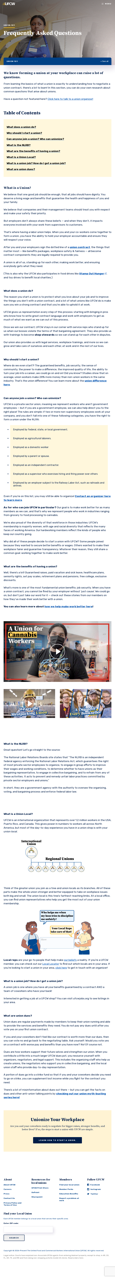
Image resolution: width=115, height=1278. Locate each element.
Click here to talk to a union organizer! (70, 98)
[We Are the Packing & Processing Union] (29, 703)
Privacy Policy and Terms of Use (12, 1204)
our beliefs (70, 959)
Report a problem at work (69, 1199)
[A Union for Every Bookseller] (85, 703)
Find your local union (69, 1185)
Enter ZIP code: (11, 1223)
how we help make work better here (68, 606)
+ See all (104, 61)
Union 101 (12, 61)
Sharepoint (37, 1197)
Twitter (94, 1194)
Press (6, 1194)
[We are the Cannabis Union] (57, 651)
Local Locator (50, 963)
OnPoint (35, 1192)
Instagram (95, 1189)
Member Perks (66, 1189)
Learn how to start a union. (57, 1140)
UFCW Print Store (40, 1188)
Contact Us (9, 1198)
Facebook (95, 1185)
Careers (8, 1189)
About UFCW (9, 1185)
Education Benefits (68, 1194)
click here (61, 967)
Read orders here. (76, 1258)
